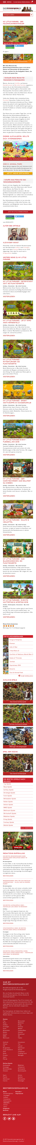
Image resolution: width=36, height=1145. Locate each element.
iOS (4, 1046)
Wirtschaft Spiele (10, 813)
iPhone (5, 1044)
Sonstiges (21, 1081)
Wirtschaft (21, 1021)
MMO (4, 1036)
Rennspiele (21, 1079)
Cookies (21, 1141)
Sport (4, 1057)
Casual (20, 1046)
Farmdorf (6, 100)
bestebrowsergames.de (15, 1088)
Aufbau (18, 247)
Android (5, 1042)
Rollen (5, 1032)
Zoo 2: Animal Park (12, 164)
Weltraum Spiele (9, 810)
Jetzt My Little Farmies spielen (18, 212)
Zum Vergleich (27, 676)
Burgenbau (6, 1048)
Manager (21, 1055)
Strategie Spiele (9, 793)
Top (4, 1021)
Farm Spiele (8, 796)
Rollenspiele (11, 604)
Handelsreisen (7, 85)
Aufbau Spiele (8, 790)
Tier (19, 1044)
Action (5, 1034)
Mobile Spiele (8, 825)
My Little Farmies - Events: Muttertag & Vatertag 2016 (15, 601)
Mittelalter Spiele (10, 799)
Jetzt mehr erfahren (18, 173)
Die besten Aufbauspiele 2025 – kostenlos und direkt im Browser (15, 906)
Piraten (5, 1055)
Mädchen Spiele (9, 816)
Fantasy (15, 249)
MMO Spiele (8, 807)
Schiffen (17, 83)
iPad (4, 1051)
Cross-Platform (8, 1049)
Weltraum (6, 1038)
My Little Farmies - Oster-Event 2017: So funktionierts (18, 282)
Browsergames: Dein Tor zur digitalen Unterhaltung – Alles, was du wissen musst (16, 882)
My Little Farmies (20, 85)
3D (19, 1036)
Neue (4, 1023)
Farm (4, 1028)
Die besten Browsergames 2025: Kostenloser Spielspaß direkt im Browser (15, 857)
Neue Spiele (8, 787)
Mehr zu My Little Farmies (14, 43)
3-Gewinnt (21, 1051)
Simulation (11, 286)
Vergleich (6, 1108)
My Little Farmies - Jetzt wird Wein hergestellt (17, 322)
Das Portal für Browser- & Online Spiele (11, 9)
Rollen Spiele (8, 802)
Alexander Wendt (11, 243)
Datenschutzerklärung (10, 1141)
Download (6, 997)
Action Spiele (8, 805)
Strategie (26, 247)
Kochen (20, 1077)
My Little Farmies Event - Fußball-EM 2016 (15, 441)
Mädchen (21, 1023)
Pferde (5, 1059)
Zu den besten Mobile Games (22, 2)
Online (20, 1049)
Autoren (5, 1110)
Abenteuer (21, 1048)
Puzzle (5, 1077)
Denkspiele (6, 1065)
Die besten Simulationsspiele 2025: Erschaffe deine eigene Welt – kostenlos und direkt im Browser (18, 952)
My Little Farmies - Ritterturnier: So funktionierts (11, 362)
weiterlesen (9, 297)
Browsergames (7, 861)
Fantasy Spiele (9, 822)
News (5, 1091)
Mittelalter (6, 1030)
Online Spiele (7, 1063)
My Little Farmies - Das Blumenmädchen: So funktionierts (13, 561)
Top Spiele (7, 784)
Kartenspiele (22, 1071)
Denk (4, 1053)
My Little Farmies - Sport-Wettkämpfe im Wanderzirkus (17, 402)
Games (5, 1019)
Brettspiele (21, 1069)
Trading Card (22, 1053)
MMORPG (7, 1103)
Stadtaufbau (22, 1030)
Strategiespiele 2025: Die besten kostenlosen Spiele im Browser (14, 928)
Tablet (18, 1011)
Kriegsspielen (7, 253)
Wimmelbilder (7, 1069)
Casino (5, 1081)
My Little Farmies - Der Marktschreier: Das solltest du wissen (17, 481)
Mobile (5, 1015)
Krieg (19, 1025)
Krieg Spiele (8, 819)
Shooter (20, 1032)
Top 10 (20, 1000)
